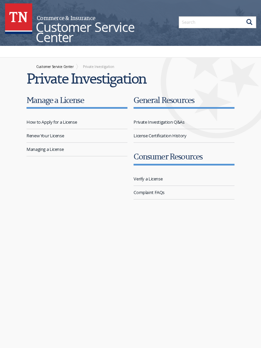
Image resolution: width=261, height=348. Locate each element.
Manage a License (55, 99)
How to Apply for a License (52, 122)
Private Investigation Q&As (159, 122)
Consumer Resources (168, 156)
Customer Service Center (54, 66)
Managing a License (45, 149)
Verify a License (148, 179)
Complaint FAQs (149, 192)
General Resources (164, 99)
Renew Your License (45, 136)
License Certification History (160, 136)
